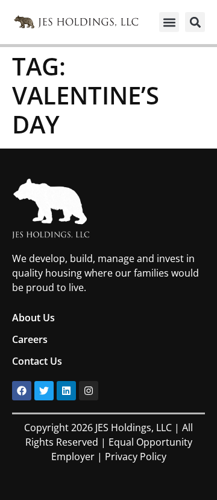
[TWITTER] (44, 390)
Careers (30, 339)
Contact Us (37, 361)
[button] (169, 22)
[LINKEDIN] (66, 390)
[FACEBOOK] (21, 390)
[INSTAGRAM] (88, 390)
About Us (33, 317)
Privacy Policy (135, 456)
